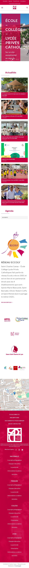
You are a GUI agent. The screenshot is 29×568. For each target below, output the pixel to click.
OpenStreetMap (19, 410)
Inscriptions (23, 1)
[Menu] (2, 8)
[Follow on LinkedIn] (23, 450)
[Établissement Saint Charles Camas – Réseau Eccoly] (14, 7)
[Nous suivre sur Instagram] (20, 450)
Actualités (5, 1)
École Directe (16, 1)
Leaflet (13, 410)
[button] (14, 393)
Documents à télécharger (14, 3)
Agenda (10, 1)
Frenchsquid (18, 566)
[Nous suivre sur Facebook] (16, 450)
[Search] (27, 7)
